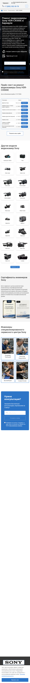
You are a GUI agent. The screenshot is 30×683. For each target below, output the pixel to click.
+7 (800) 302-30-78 (11, 6)
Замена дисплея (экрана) (8, 116)
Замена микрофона (7, 113)
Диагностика (5, 103)
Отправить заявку (15, 68)
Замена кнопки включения (9, 109)
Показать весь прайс (15, 133)
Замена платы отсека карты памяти (7, 106)
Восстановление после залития (8, 126)
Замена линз (5, 119)
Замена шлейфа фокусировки (6, 123)
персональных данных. (15, 425)
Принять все (15, 680)
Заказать (24, 102)
